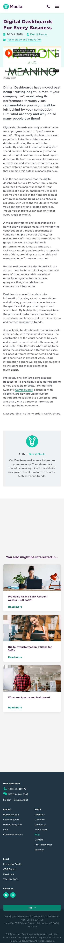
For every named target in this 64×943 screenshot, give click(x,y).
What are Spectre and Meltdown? (29, 697)
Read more (15, 607)
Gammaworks (24, 389)
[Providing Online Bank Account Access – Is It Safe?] (32, 578)
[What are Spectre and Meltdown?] (32, 679)
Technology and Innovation (24, 39)
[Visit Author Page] (32, 441)
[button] (57, 6)
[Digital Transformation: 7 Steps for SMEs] (32, 629)
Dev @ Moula (38, 34)
